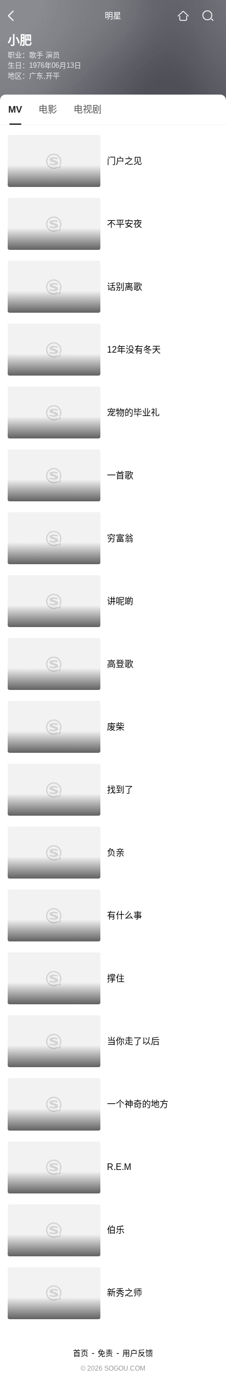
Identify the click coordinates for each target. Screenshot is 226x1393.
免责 (105, 1353)
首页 (80, 1353)
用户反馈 (137, 1353)
